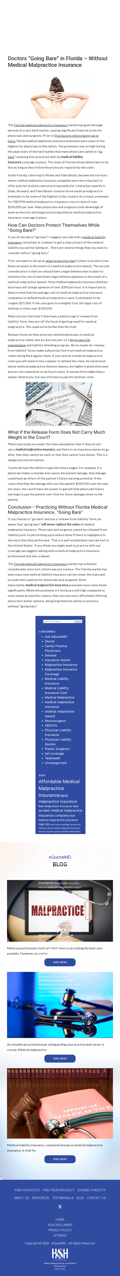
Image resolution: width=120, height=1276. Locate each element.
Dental (49, 641)
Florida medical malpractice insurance (40, 125)
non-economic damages (59, 977)
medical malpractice (60, 887)
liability (66, 852)
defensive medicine (46, 828)
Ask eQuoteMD (56, 637)
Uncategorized (56, 763)
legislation (57, 851)
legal (49, 851)
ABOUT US (21, 1198)
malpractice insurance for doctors (60, 863)
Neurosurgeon (55, 721)
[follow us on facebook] (54, 1207)
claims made (55, 825)
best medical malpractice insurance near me (58, 820)
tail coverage (54, 753)
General (50, 655)
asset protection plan (60, 260)
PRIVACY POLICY (60, 1230)
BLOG (80, 1198)
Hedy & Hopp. (60, 1269)
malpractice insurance (53, 855)
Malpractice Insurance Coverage (60, 859)
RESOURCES (40, 1198)
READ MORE (60, 962)
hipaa (51, 837)
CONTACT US (96, 1198)
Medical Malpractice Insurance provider (55, 958)
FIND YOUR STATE (27, 1190)
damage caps (75, 825)
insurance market (57, 660)
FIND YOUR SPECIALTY (59, 1190)
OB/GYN (51, 725)
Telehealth (52, 758)
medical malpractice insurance (57, 899)
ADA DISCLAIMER (60, 1225)
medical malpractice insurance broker (57, 912)
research (55, 985)
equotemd (50, 832)
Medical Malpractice (60, 697)
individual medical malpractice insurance (56, 841)
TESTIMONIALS (63, 1198)
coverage (64, 824)
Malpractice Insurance (61, 665)
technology (67, 985)
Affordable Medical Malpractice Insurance (59, 788)
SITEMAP (60, 1235)
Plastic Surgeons (57, 749)
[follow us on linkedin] (65, 1207)
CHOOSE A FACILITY (91, 1190)
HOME (60, 1219)
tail (60, 985)
